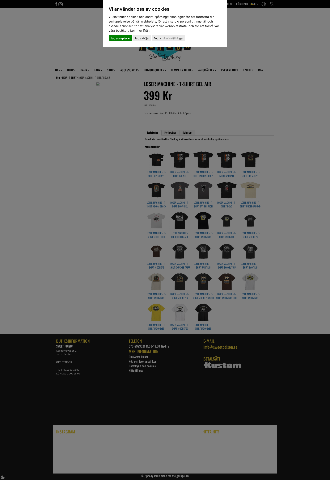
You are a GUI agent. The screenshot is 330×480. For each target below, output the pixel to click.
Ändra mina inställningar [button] (168, 38)
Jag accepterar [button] (120, 38)
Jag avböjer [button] (141, 38)
